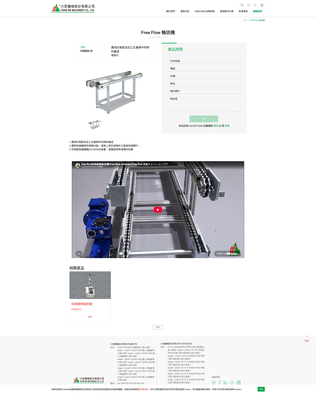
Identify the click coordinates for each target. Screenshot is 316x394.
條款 (227, 125)
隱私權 (217, 125)
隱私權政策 (143, 389)
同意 (261, 389)
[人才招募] (255, 5)
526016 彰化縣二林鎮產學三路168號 (133, 347)
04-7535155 (122, 383)
